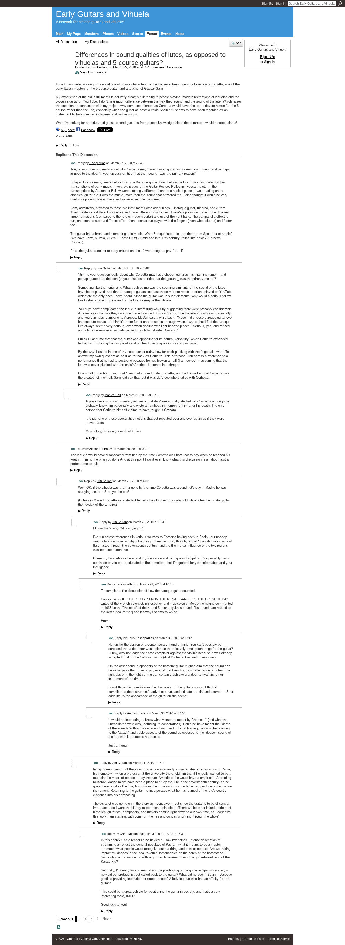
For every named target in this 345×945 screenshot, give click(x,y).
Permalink (73, 163)
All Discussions (67, 42)
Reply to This (67, 145)
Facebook (88, 130)
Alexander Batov (100, 449)
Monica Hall (113, 395)
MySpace (68, 130)
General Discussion (167, 67)
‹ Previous (65, 919)
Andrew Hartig (137, 713)
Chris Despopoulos (140, 638)
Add (238, 43)
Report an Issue (253, 939)
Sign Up (267, 3)
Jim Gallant (99, 67)
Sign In (280, 3)
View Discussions (93, 72)
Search (340, 3)
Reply (76, 257)
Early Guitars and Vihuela (102, 14)
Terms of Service (279, 939)
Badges (233, 939)
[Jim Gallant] (64, 65)
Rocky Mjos (97, 163)
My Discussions (96, 42)
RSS (58, 927)
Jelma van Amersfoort (97, 939)
